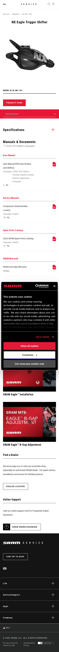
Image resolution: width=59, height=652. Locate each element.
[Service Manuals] (54, 208)
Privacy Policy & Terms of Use (10, 644)
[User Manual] (54, 165)
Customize (27, 355)
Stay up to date (15, 557)
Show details (43, 337)
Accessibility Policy (29, 644)
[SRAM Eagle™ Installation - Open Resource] (29, 372)
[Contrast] (40, 643)
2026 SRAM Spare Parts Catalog (18, 242)
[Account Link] (53, 4)
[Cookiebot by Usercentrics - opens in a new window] (36, 286)
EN (7, 628)
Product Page (14, 103)
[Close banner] (54, 286)
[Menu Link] (4, 4)
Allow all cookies (29, 346)
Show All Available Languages (20, 146)
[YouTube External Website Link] (5, 569)
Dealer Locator (15, 486)
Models (16, 14)
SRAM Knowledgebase (24, 527)
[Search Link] (49, 4)
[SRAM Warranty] (54, 268)
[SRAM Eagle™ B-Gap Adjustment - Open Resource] (29, 422)
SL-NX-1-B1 (27, 14)
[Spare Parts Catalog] (54, 240)
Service (29, 4)
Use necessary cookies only (29, 363)
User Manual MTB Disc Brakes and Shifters (18, 175)
